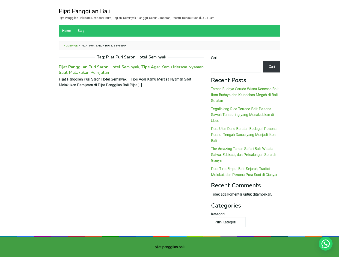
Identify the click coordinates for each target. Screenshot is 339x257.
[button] (326, 244)
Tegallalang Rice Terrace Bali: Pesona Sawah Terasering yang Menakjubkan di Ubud (242, 115)
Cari (214, 58)
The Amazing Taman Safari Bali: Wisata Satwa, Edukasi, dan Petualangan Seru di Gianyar (243, 155)
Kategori (218, 214)
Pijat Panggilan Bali (84, 11)
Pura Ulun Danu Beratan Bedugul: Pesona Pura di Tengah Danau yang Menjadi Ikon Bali (244, 135)
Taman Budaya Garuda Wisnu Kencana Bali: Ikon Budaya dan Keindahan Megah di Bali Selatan (245, 95)
